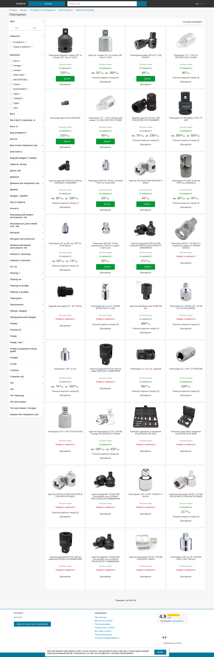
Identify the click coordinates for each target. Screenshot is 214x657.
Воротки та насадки (85, 10)
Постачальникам (102, 624)
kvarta (21, 3)
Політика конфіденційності (107, 638)
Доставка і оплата (103, 631)
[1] (154, 3)
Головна (13, 10)
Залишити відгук (65, 64)
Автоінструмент (65, 10)
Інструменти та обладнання (42, 10)
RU (202, 4)
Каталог (23, 10)
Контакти (18, 613)
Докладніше (65, 84)
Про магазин (100, 617)
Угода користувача (103, 634)
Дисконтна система (103, 621)
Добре (160, 652)
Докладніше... (179, 621)
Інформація (101, 613)
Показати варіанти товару (105, 78)
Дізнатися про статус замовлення (32, 624)
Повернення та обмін (104, 628)
